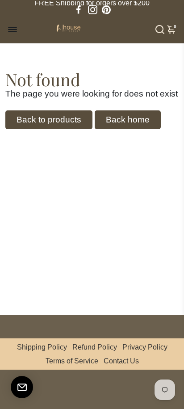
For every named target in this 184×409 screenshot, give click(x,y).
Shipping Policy (42, 347)
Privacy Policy (144, 347)
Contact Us (121, 361)
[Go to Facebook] (79, 9)
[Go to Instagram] (92, 9)
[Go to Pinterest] (106, 9)
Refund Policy (94, 347)
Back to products (49, 119)
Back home (128, 119)
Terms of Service (72, 361)
